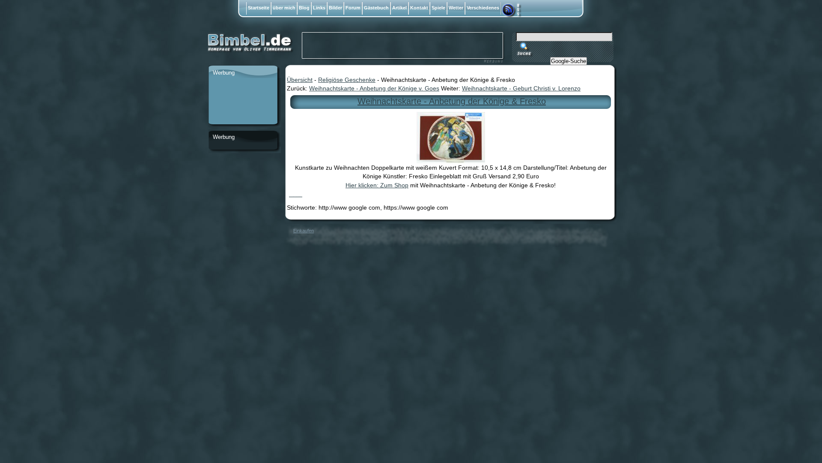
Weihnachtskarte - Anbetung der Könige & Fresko (451, 101)
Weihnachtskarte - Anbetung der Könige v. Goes (374, 88)
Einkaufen (303, 230)
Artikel (399, 7)
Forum (353, 7)
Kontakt (419, 7)
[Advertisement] (242, 101)
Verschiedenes (482, 7)
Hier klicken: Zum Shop (376, 185)
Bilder (335, 7)
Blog (304, 7)
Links (319, 7)
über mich (284, 7)
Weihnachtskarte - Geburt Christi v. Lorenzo (521, 88)
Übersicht (300, 79)
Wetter (456, 7)
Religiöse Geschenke (346, 79)
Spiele (438, 7)
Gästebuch (376, 7)
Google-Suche (568, 61)
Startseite (259, 7)
